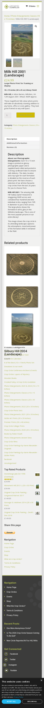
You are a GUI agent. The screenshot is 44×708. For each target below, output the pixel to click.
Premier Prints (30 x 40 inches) (16, 422)
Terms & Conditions (12, 563)
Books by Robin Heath (13, 434)
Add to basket (26, 115)
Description (12, 139)
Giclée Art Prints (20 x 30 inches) (17, 418)
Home (7, 16)
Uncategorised (10, 463)
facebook (8, 459)
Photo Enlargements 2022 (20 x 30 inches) (21, 406)
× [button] (41, 680)
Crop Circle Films (10, 441)
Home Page (9, 543)
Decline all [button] (32, 701)
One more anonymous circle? (19, 628)
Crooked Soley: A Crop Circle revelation (19, 382)
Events (7, 551)
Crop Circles (9, 547)
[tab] (22, 139)
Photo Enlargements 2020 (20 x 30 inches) (21, 430)
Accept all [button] (11, 701)
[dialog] (22, 693)
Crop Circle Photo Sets (13, 410)
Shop (6, 555)
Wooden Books (10, 378)
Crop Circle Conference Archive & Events (20, 370)
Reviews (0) (12, 147)
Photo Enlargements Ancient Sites (18, 437)
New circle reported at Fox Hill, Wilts (22, 640)
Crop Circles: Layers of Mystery (17, 374)
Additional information (17, 143)
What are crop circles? (13, 559)
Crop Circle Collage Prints (14, 426)
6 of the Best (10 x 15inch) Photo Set (19, 362)
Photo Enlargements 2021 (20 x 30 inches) (21, 414)
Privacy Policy (9, 567)
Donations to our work (13, 366)
